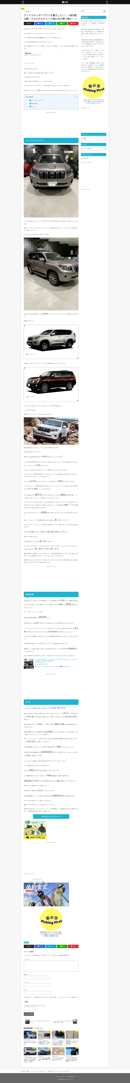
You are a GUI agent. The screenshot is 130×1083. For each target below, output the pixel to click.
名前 (26, 974)
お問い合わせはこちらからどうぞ (51, 816)
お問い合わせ (84, 158)
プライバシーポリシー (87, 162)
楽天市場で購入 (65, 666)
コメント (27, 959)
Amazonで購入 (55, 666)
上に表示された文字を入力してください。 (35, 1005)
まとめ (33, 106)
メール (26, 982)
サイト (25, 989)
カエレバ (41, 662)
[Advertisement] (51, 124)
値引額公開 (34, 103)
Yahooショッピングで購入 (42, 666)
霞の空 (65, 2)
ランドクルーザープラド (37, 100)
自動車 (22, 8)
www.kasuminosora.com (30, 68)
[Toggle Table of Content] (75, 97)
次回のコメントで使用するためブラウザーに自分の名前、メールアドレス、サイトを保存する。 (51, 997)
